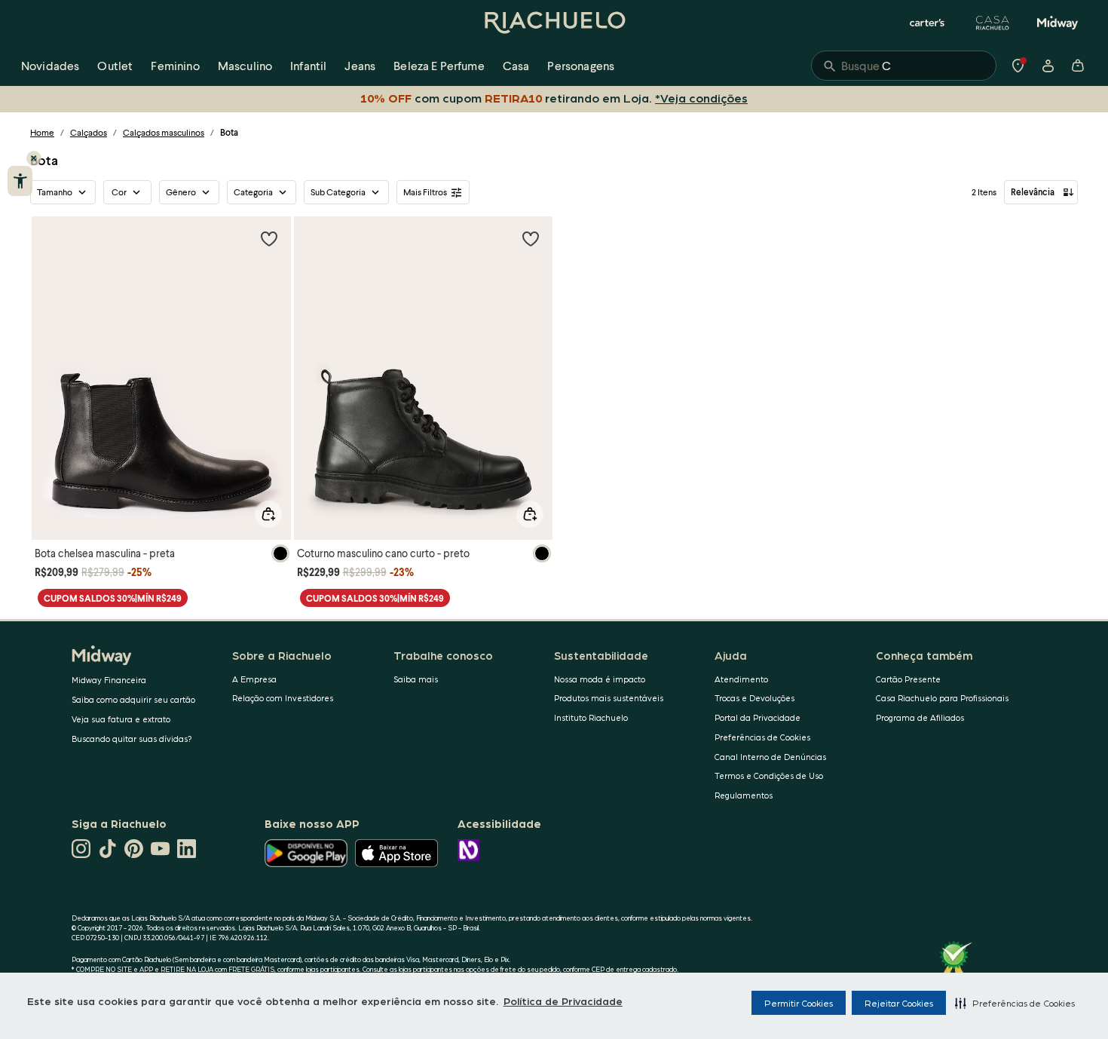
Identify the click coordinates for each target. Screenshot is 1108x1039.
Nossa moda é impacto (599, 679)
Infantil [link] (308, 65)
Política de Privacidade (563, 1000)
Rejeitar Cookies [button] (899, 1003)
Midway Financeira (109, 679)
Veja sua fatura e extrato (121, 719)
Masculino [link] (245, 65)
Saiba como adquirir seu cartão (133, 699)
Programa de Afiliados (920, 717)
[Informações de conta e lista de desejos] (1048, 66)
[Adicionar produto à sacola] (268, 514)
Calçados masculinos (163, 132)
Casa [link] (516, 65)
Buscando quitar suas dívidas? (132, 738)
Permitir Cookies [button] (798, 1003)
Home (42, 132)
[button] (1015, 1003)
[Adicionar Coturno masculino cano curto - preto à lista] (530, 238)
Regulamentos (744, 795)
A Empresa (254, 679)
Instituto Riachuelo (591, 717)
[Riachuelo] (554, 22)
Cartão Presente (908, 679)
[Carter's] (928, 22)
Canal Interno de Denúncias (770, 756)
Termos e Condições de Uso (769, 775)
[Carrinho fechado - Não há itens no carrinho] (1078, 66)
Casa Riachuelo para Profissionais (942, 697)
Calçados (88, 132)
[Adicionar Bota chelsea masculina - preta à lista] (269, 238)
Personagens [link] (580, 65)
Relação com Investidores (282, 697)
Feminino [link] (175, 65)
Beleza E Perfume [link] (439, 65)
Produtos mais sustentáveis (608, 697)
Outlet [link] (115, 65)
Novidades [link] (50, 65)
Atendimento (741, 679)
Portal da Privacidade (757, 717)
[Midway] (1057, 22)
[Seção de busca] (903, 66)
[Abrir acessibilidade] (20, 181)
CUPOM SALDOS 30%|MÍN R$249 (113, 598)
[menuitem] (50, 66)
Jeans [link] (359, 65)
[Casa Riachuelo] (993, 22)
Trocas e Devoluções (754, 697)
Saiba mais (415, 679)
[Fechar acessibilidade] (33, 158)
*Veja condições (701, 98)
